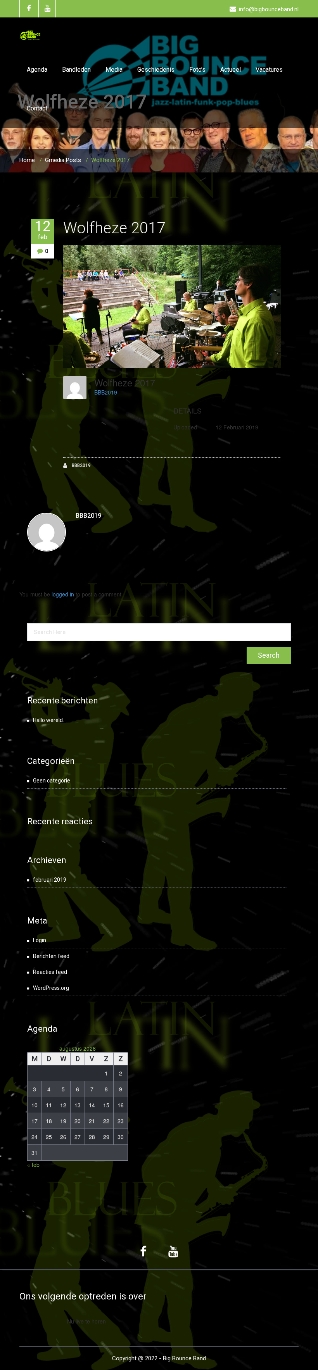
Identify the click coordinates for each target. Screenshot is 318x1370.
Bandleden (76, 69)
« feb (33, 1164)
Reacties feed (50, 972)
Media (114, 69)
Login (39, 940)
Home (27, 160)
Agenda (37, 69)
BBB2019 (105, 392)
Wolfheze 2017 (114, 228)
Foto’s (197, 69)
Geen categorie (51, 780)
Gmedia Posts (63, 160)
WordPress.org (51, 988)
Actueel (230, 69)
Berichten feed (51, 956)
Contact (37, 108)
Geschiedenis (156, 69)
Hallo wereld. (48, 720)
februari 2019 (49, 880)
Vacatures (269, 69)
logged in (63, 594)
